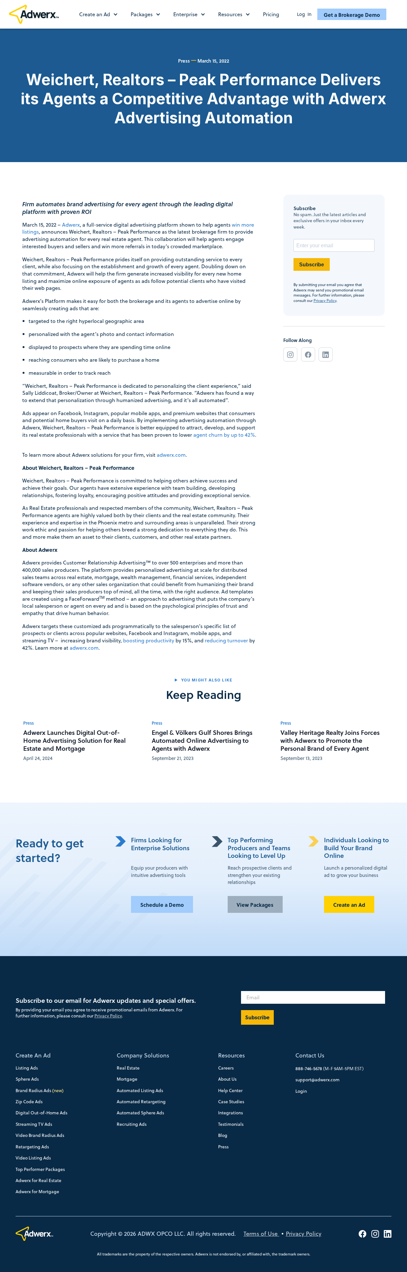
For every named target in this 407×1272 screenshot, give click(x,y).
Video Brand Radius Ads (40, 1135)
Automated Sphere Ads (140, 1113)
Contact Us (309, 1055)
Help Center (230, 1090)
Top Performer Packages (40, 1169)
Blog (222, 1135)
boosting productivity (148, 640)
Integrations (230, 1113)
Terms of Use (261, 1234)
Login (301, 1091)
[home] (37, 14)
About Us (227, 1079)
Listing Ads (27, 1068)
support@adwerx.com (317, 1080)
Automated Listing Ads (140, 1090)
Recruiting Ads (132, 1124)
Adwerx (71, 224)
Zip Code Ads (29, 1101)
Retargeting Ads (32, 1147)
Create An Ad (33, 1055)
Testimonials (231, 1124)
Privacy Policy (325, 300)
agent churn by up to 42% (223, 434)
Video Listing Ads (33, 1158)
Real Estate (128, 1068)
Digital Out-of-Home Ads (41, 1113)
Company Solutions (143, 1055)
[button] (101, 14)
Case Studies (231, 1101)
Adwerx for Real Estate (38, 1180)
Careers (226, 1068)
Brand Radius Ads (40, 1090)
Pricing (271, 14)
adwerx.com (171, 454)
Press (223, 1147)
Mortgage (127, 1079)
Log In (304, 14)
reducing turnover (226, 640)
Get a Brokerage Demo (352, 14)
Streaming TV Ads (34, 1124)
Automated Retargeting (141, 1101)
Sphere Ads (27, 1079)
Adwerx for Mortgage (37, 1191)
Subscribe (311, 264)
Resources (231, 1055)
